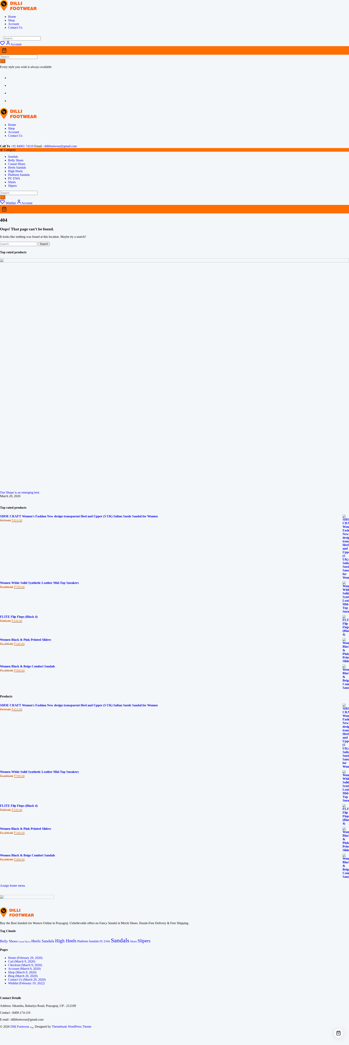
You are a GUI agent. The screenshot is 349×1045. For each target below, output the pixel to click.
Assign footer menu (12, 885)
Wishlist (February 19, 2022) (26, 983)
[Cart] (174, 50)
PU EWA (14, 178)
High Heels (15, 171)
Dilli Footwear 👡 (22, 1026)
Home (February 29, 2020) (25, 957)
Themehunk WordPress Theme (71, 1026)
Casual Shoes (16, 164)
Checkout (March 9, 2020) (25, 965)
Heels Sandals (17, 167)
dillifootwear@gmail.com (60, 146)
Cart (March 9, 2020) (21, 961)
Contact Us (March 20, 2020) (27, 979)
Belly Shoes (15, 160)
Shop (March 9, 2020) (22, 972)
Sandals (13, 156)
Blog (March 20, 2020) (23, 976)
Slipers (12, 185)
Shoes (12, 182)
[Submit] (2, 61)
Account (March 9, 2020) (24, 968)
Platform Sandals (19, 174)
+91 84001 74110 (22, 146)
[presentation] (1, 500)
